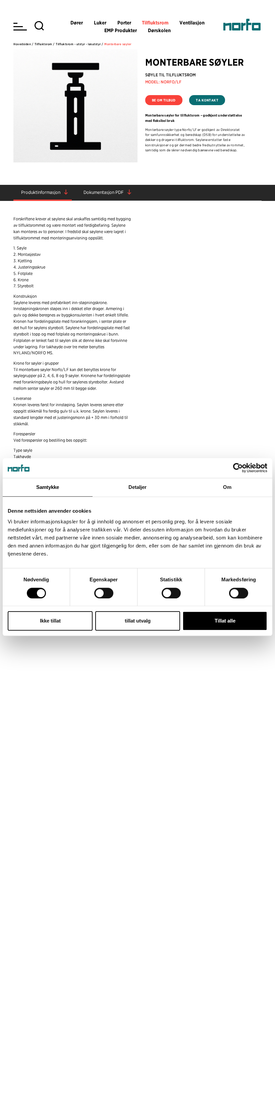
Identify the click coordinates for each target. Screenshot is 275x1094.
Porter (124, 23)
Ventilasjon (192, 23)
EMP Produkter (120, 30)
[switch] (103, 593)
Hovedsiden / (23, 44)
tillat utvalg (138, 621)
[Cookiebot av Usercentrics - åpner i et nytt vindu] (238, 468)
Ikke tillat (50, 621)
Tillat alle (225, 621)
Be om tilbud (164, 100)
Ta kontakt (207, 100)
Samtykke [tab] (47, 487)
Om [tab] (227, 487)
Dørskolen (159, 30)
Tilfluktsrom (155, 23)
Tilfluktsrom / (45, 44)
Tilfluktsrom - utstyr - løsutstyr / (79, 44)
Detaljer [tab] (137, 487)
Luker (100, 23)
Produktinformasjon (40, 192)
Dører (76, 23)
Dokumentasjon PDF (104, 192)
